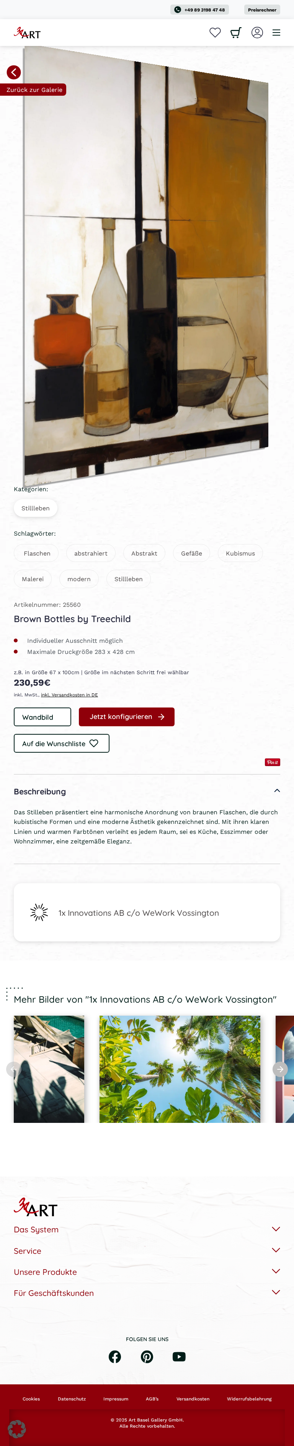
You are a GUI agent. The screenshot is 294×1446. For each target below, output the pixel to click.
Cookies (31, 1399)
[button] (17, 1429)
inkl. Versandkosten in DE (69, 694)
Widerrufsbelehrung (249, 1399)
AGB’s (152, 1399)
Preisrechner (262, 10)
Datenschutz (72, 1399)
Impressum (115, 1399)
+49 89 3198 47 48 (205, 10)
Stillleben (35, 507)
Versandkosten (192, 1399)
